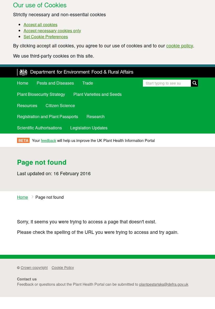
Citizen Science (60, 105)
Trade (87, 83)
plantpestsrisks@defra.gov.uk (163, 284)
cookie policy (179, 45)
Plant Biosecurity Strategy (41, 94)
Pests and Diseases (55, 83)
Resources (27, 105)
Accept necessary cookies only (52, 30)
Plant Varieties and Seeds (97, 94)
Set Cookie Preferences (46, 37)
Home (22, 83)
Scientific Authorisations (39, 128)
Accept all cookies (40, 24)
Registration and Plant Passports (47, 116)
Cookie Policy (63, 267)
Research (96, 116)
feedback (48, 140)
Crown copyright (34, 267)
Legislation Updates (89, 128)
